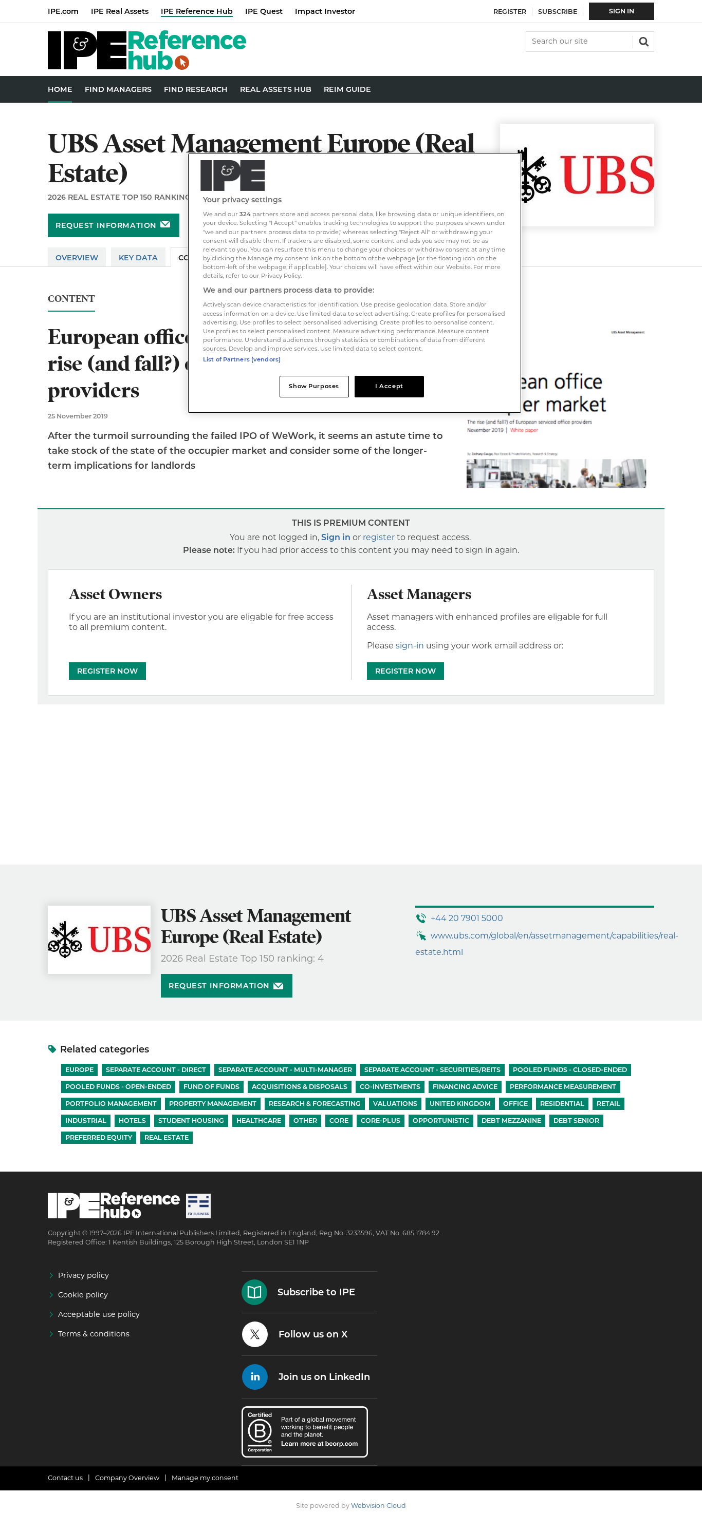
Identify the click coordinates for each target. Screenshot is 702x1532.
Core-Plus (380, 1120)
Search (643, 40)
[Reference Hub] (147, 67)
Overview (77, 257)
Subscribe (557, 11)
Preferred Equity (98, 1137)
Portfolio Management (111, 1103)
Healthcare (258, 1120)
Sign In (621, 11)
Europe (79, 1070)
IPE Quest (264, 11)
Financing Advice (465, 1086)
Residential (562, 1103)
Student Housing (191, 1120)
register (379, 537)
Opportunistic (441, 1120)
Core (338, 1120)
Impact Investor (325, 11)
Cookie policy (83, 1294)
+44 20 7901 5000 (467, 918)
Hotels (132, 1120)
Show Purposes (314, 386)
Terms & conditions (94, 1333)
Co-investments (390, 1086)
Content (71, 299)
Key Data (138, 257)
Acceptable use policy (99, 1314)
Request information (106, 225)
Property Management (212, 1103)
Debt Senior (576, 1120)
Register (509, 11)
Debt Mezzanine (511, 1120)
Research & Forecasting (315, 1103)
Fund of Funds (211, 1086)
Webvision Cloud (378, 1505)
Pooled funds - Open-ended (118, 1086)
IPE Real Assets (120, 11)
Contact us (65, 1478)
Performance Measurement (563, 1086)
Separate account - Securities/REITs (432, 1070)
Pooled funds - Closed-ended (570, 1070)
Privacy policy (83, 1275)
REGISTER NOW (107, 671)
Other (305, 1120)
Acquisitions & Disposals (299, 1086)
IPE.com (63, 11)
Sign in (335, 537)
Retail (608, 1103)
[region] (355, 283)
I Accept (389, 386)
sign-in (410, 645)
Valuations (395, 1103)
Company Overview (127, 1478)
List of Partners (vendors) (242, 359)
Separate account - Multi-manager (285, 1070)
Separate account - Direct (156, 1070)
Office (515, 1103)
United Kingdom (460, 1103)
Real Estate (166, 1137)
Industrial (85, 1120)
